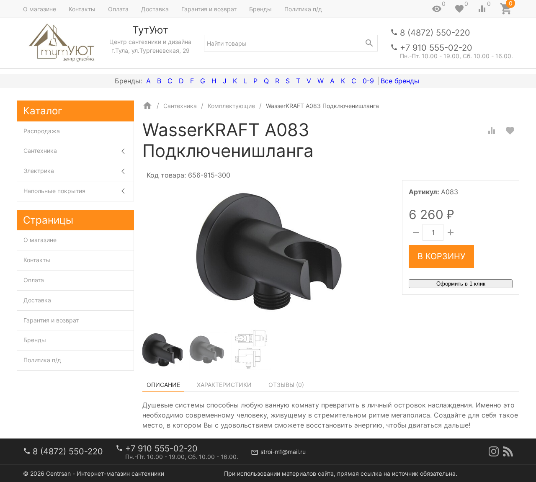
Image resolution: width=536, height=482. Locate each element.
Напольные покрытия (54, 190)
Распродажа (41, 130)
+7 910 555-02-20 (436, 48)
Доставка (155, 9)
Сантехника (40, 150)
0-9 (368, 81)
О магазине (39, 9)
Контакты (82, 9)
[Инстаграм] (494, 451)
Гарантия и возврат (209, 9)
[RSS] (508, 451)
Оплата (118, 9)
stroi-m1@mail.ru (283, 451)
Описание (163, 384)
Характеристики (224, 384)
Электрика (38, 170)
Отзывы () (286, 384)
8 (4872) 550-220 (435, 33)
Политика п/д (303, 9)
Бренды (260, 9)
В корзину (441, 256)
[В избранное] (510, 131)
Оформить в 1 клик (460, 284)
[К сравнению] (491, 131)
